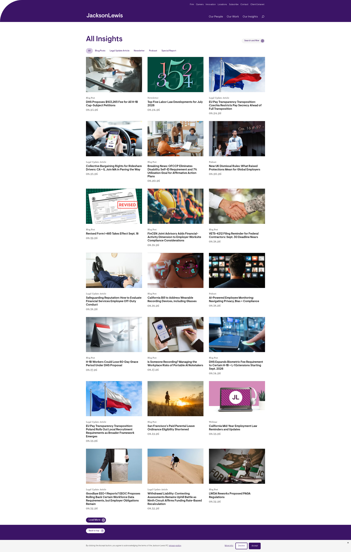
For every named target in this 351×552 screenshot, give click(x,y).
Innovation (211, 5)
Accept (255, 546)
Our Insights (250, 16)
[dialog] (175, 546)
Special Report (169, 51)
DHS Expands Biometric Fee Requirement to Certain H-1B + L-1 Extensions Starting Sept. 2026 (236, 365)
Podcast (153, 51)
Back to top (94, 531)
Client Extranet (257, 5)
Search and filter (251, 41)
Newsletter (139, 51)
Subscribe (234, 5)
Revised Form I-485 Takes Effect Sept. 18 (112, 233)
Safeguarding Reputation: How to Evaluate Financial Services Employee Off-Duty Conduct (113, 301)
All (89, 51)
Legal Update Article (119, 51)
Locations (222, 5)
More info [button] (229, 546)
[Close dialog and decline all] (348, 543)
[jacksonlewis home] (105, 14)
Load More (94, 520)
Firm (192, 5)
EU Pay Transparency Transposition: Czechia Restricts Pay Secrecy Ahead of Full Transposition (235, 105)
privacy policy (175, 546)
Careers (200, 5)
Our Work (233, 16)
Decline (241, 546)
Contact (244, 5)
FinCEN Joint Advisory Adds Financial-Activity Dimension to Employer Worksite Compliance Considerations (174, 237)
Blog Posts (100, 51)
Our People (216, 16)
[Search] (261, 16)
